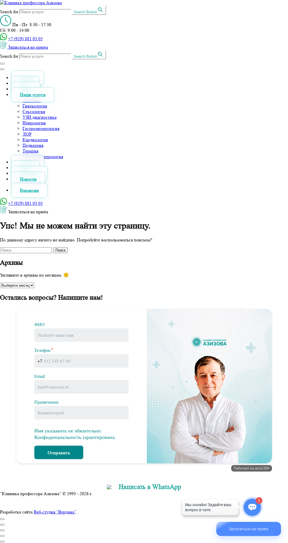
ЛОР (27, 134)
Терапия (30, 151)
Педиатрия (32, 145)
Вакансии (29, 190)
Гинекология (34, 106)
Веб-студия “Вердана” (55, 512)
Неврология (34, 122)
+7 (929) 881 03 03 (25, 38)
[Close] (2, 519)
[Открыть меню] (2, 63)
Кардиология (35, 139)
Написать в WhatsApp (150, 487)
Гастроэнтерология (40, 128)
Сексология (33, 111)
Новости (28, 179)
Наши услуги (33, 94)
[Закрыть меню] (2, 69)
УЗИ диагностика (39, 117)
